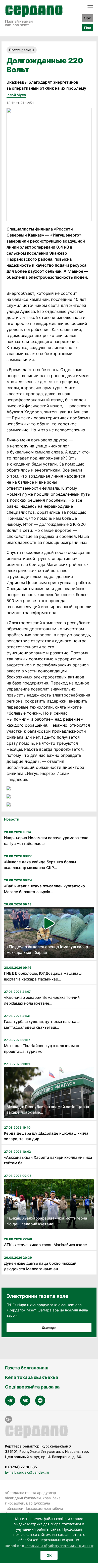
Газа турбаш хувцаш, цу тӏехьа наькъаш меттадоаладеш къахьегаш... (41, 1024)
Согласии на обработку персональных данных (59, 1546)
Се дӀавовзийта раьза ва (32, 1387)
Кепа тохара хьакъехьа (31, 1377)
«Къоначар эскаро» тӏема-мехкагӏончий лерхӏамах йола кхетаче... (42, 1000)
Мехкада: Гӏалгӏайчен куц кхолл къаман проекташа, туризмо (41, 1048)
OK (49, 1555)
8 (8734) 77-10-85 (21, 1467)
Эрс (87, 18)
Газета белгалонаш (26, 1367)
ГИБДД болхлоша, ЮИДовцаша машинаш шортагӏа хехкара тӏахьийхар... (42, 976)
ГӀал (87, 28)
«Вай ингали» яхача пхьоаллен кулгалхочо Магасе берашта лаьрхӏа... (44, 889)
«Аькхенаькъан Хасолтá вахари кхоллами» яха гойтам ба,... (48, 1160)
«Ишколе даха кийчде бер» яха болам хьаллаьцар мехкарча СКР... (40, 864)
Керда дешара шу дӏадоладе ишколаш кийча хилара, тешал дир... (46, 1136)
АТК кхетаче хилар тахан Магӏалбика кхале (45, 1244)
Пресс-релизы (21, 50)
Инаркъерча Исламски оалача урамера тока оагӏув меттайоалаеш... (46, 840)
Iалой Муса (16, 95)
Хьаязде (49, 1327)
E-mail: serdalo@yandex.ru (27, 1472)
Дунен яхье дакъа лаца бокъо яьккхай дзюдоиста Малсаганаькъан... (40, 1266)
